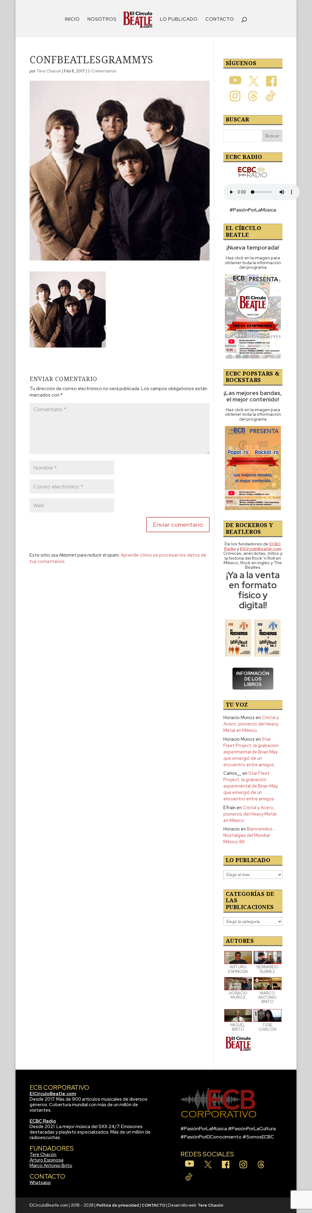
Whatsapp (40, 1183)
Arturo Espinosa (46, 1160)
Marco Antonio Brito (51, 1165)
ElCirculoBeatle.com (53, 1094)
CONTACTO (219, 19)
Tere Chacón (43, 1155)
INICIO (72, 19)
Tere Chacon (49, 71)
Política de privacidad (117, 1205)
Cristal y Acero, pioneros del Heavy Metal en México (251, 724)
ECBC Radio (43, 1121)
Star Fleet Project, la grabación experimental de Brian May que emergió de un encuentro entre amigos (250, 752)
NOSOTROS (101, 19)
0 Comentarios (102, 71)
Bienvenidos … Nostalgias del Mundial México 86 (249, 835)
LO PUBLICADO (179, 19)
